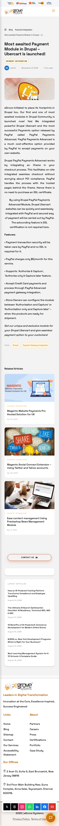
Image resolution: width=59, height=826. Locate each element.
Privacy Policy (21, 819)
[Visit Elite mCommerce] (49, 3)
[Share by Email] (52, 806)
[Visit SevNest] (41, 3)
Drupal (15, 345)
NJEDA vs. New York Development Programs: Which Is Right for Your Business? (29, 640)
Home (6, 724)
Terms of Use (38, 819)
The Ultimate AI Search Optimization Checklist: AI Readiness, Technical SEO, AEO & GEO (29, 610)
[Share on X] (6, 806)
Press (33, 734)
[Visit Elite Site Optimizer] (21, 3)
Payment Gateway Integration (35, 345)
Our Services (10, 745)
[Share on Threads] (14, 806)
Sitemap (8, 734)
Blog (11, 30)
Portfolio (35, 745)
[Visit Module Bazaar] (10, 3)
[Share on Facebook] (44, 806)
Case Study (36, 750)
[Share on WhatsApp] (29, 806)
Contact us (27, 557)
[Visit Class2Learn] (32, 3)
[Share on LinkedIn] (37, 806)
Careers (34, 729)
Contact (8, 740)
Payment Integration (23, 30)
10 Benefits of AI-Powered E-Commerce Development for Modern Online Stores (27, 626)
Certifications (38, 740)
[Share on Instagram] (21, 806)
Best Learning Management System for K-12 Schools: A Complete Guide (28, 655)
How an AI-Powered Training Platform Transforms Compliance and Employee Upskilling (26, 593)
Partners (35, 724)
